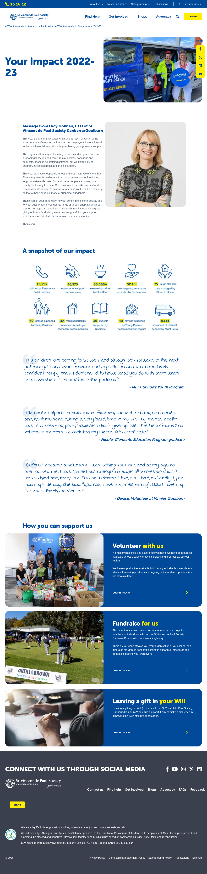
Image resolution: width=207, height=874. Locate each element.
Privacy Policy (97, 857)
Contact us (95, 789)
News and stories (117, 4)
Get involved (134, 789)
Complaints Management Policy (127, 857)
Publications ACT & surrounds (57, 26)
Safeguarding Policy (160, 857)
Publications (161, 4)
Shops (152, 789)
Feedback (197, 789)
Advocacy (167, 789)
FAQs (182, 789)
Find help (114, 789)
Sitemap (197, 857)
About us (32, 26)
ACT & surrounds (14, 26)
